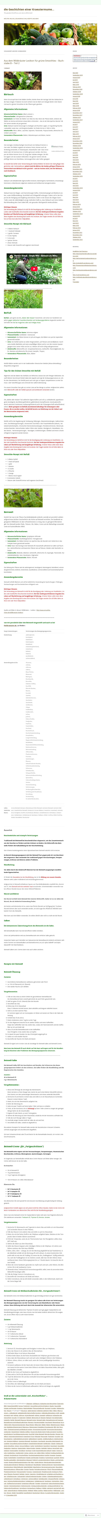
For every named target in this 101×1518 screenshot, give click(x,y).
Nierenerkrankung (9, 1469)
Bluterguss (25, 1427)
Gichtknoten (46, 1443)
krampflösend (21, 1457)
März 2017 (76, 134)
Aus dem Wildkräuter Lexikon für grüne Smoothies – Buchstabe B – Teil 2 (34, 62)
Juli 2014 (75, 192)
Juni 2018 (75, 99)
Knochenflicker (23, 1455)
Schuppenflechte (53, 1479)
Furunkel (57, 1436)
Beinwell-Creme (31, 1420)
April (11, 1415)
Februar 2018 (77, 108)
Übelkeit (28, 1418)
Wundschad (36, 1493)
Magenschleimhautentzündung (18, 1462)
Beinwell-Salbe (41, 1420)
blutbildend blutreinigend (14, 1427)
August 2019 (76, 77)
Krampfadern (12, 1457)
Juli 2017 (75, 124)
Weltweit (30, 1490)
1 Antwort (7, 68)
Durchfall (31, 1434)
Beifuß (12, 1420)
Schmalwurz (17, 1479)
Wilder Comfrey (38, 1490)
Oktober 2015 (77, 174)
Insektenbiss (11, 1453)
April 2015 (76, 185)
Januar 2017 (76, 138)
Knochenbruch (14, 1455)
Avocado (14, 1418)
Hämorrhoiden (30, 1448)
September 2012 (78, 239)
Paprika (31, 1469)
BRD (55, 1427)
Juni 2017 (75, 127)
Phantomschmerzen (10, 1472)
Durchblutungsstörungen (20, 1434)
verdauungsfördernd (53, 1486)
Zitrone (42, 1493)
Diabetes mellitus (25, 1432)
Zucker (62, 1493)
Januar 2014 (76, 207)
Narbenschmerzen (47, 1465)
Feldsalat (37, 1436)
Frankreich (26, 1406)
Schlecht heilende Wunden (33, 1476)
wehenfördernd (12, 1490)
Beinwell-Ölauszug (20, 1420)
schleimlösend (8, 1479)
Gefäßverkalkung (48, 1439)
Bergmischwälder (39, 1422)
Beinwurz (31, 1422)
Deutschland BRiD (12, 1406)
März (32, 1462)
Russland (47, 1408)
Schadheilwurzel (41, 1474)
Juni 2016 (75, 155)
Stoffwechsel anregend (14, 1483)
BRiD (5, 1406)
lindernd (35, 1460)
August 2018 (76, 96)
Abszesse (24, 1411)
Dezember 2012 (77, 232)
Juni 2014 (75, 195)
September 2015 (78, 176)
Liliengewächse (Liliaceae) (24, 1460)
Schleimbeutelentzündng (54, 1476)
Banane (43, 1418)
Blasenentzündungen (18, 1425)
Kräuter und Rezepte (10, 1408)
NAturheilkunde (18, 1467)
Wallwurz (39, 1488)
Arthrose (21, 1415)
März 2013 (76, 225)
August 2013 (76, 216)
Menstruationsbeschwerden (52, 1462)
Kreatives (20, 1408)
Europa (21, 1406)
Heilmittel (44, 1448)
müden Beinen (39, 1462)
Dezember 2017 (77, 113)
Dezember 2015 (77, 169)
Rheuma (10, 1474)
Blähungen (38, 1425)
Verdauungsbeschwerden (39, 1486)
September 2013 (78, 214)
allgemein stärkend (43, 1411)
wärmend (50, 1488)
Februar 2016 (77, 164)
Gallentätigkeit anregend (20, 1439)
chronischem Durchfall (39, 1429)
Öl (18, 1418)
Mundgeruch (29, 1465)
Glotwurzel (59, 1443)
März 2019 (76, 84)
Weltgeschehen (22, 1490)
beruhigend (48, 1422)
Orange (26, 1469)
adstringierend (32, 1411)
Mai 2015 (75, 183)
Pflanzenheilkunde (38, 1408)
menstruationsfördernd (11, 1465)
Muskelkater (37, 1465)
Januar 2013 (76, 230)
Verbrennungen (26, 1486)
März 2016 (76, 162)
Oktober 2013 (77, 211)
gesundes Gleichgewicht (53, 1441)
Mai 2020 (75, 73)
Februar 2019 (77, 87)
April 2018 (76, 103)
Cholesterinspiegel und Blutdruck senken (20, 1429)
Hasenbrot (46, 1446)
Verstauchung (31, 1488)
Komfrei (47, 1455)
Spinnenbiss (55, 1481)
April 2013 (76, 223)
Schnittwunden (43, 1479)
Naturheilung (37, 1467)
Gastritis (39, 1439)
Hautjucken (7, 1448)
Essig (32, 1436)
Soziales (53, 1408)
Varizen (6, 1486)
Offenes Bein (19, 1469)
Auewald (42, 1415)
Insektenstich (20, 1453)
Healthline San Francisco (80, 251)
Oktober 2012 (77, 237)
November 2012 (77, 235)
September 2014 (78, 188)
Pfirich (49, 1469)
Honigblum (22, 1450)
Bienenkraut (56, 1422)
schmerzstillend (33, 1479)
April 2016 (76, 160)
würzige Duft (57, 1488)
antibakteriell (13, 1413)
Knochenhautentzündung (36, 1455)
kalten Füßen (41, 1453)
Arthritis (16, 1415)
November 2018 (77, 89)
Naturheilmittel (27, 1408)
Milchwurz (22, 1465)
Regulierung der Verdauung (50, 1472)
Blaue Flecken (30, 1425)
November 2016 (77, 143)
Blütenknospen (55, 1425)
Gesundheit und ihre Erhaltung (39, 1406)
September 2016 (78, 148)
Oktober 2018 (77, 91)
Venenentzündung (14, 1486)
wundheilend (28, 1493)
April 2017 (76, 131)
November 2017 (77, 115)
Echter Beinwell (39, 1434)
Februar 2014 (77, 204)
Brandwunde (49, 1427)
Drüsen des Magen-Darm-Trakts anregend (43, 1432)
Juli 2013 (75, 218)
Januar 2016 (76, 167)
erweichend (26, 1436)
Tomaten (37, 1483)
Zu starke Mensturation (52, 1493)
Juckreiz (31, 1453)
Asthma (37, 1415)
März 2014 (76, 202)
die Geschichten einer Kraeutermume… (29, 9)
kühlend (47, 1453)
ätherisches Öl (36, 1418)
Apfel (57, 1413)
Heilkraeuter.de (10, 625)
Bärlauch (49, 1418)
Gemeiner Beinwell (24, 1441)
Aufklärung (36, 1403)
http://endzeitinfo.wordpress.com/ (83, 263)
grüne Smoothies (9, 1446)
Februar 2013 (77, 228)
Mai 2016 (75, 157)
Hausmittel (57, 1406)
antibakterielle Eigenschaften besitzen (29, 1413)
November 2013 (77, 209)
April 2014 (76, 200)
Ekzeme (58, 1434)
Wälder (44, 1488)
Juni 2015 (75, 181)
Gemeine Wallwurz (12, 1441)
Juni (35, 1453)
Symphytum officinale (28, 1483)
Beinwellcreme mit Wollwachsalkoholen (16, 1422)
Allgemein (29, 1403)
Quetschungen (37, 1472)
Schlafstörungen (12, 1476)
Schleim (44, 1476)
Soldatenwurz (30, 1481)
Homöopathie (14, 1450)
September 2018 (78, 94)
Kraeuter (52, 1455)
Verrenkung (23, 1488)
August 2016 (76, 150)
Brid (58, 1427)
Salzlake (21, 1474)
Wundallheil (19, 1493)
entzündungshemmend (16, 1436)
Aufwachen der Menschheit (48, 1403)
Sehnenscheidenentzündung (16, 1481)
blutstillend (41, 1427)
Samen (27, 1474)
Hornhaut (28, 1450)
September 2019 (78, 75)
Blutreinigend (33, 1427)
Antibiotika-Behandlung (49, 1413)
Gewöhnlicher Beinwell (36, 1443)
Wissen (9, 1411)
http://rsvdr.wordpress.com (81, 275)
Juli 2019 (75, 80)
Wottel (14, 1493)
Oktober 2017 (77, 117)
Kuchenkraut (49, 1457)
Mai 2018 (75, 101)
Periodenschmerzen (40, 1469)
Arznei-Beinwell (29, 1415)
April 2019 (76, 82)
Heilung (49, 1448)
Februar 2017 (77, 136)
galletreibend (33, 1439)
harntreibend (39, 1446)
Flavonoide (44, 1436)
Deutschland (15, 1432)
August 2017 (76, 122)
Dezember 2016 (77, 141)
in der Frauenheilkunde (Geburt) (41, 1450)
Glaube (51, 1406)
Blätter (44, 1425)
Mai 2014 (75, 197)
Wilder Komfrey (48, 1490)
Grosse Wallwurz (25, 1446)
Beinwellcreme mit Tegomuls (54, 1420)
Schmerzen (24, 1479)
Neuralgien (59, 1467)
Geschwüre (34, 1441)
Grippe (17, 1446)
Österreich (60, 1403)
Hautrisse (14, 1448)
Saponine (33, 1474)
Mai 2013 (75, 221)
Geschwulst (41, 1441)
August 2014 (76, 190)
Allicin (51, 1411)
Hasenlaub (53, 1446)
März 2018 (76, 106)
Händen (38, 1448)
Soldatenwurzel (39, 1481)
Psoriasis (29, 1472)
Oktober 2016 (77, 146)
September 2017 (78, 120)
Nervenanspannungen (48, 1467)
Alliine (55, 1411)
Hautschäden (22, 1448)
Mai (29, 1462)
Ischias (26, 1453)
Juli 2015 (75, 178)
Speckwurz (48, 1481)
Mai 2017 (75, 129)
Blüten (48, 1425)
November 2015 (77, 171)
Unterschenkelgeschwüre (56, 1483)
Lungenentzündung (44, 1460)
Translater (76, 282)
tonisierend (44, 1483)
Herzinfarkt (55, 1448)
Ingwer (54, 1450)
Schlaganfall (21, 1476)
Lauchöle (56, 1457)
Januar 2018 (76, 110)
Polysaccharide (21, 1472)
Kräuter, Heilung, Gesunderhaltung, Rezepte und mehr (21, 18)
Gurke (32, 1446)
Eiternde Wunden (50, 1434)
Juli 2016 (75, 153)
